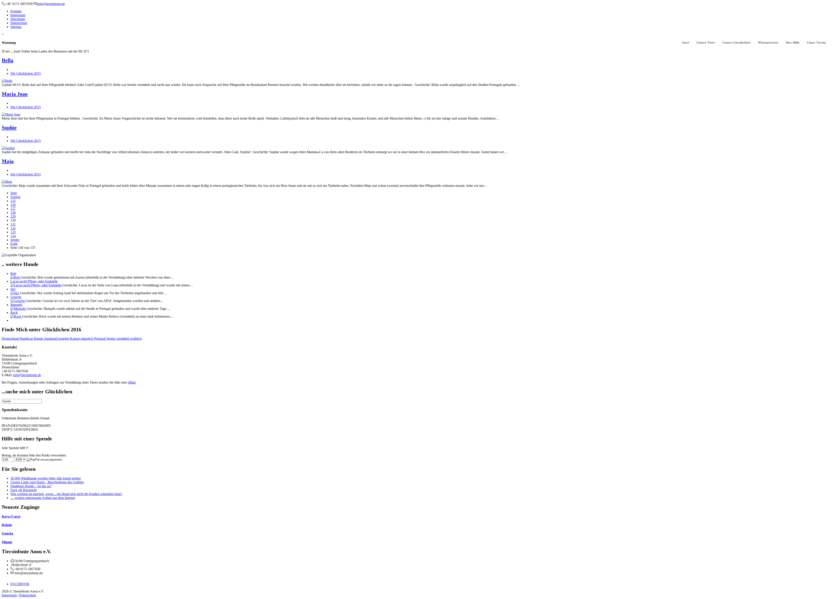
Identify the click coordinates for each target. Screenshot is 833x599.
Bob (13, 273)
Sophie (9, 127)
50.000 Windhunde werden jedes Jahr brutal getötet (45, 478)
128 (13, 212)
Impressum (17, 15)
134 (13, 236)
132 (13, 228)
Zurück (15, 197)
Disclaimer (17, 19)
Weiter (14, 240)
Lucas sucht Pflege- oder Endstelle (34, 281)
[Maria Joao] (11, 114)
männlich (87, 338)
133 (13, 232)
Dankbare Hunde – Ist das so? (31, 486)
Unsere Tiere (706, 42)
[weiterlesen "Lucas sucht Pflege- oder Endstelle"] (36, 285)
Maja (8, 161)
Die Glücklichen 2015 (25, 73)
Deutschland (11, 338)
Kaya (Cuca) (11, 516)
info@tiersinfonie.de (27, 375)
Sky (13, 289)
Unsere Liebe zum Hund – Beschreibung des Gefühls (47, 482)
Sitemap (15, 27)
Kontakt (15, 11)
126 (13, 205)
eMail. (132, 382)
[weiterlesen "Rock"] (16, 316)
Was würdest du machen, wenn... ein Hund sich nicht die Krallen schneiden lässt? (66, 494)
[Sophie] (8, 148)
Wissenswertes (768, 42)
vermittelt (123, 338)
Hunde (39, 338)
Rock (14, 312)
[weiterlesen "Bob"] (15, 277)
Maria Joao (15, 94)
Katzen (75, 338)
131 (13, 224)
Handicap (27, 338)
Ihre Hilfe (793, 42)
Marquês (16, 305)
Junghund (51, 338)
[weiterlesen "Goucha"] (18, 301)
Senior (111, 338)
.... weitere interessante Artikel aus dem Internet (42, 498)
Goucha (15, 297)
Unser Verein (816, 42)
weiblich (136, 338)
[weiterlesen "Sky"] (15, 293)
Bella (7, 60)
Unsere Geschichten (736, 42)
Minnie (7, 542)
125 (13, 201)
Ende (14, 244)
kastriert (64, 338)
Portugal (100, 338)
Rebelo (7, 525)
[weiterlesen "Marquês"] (18, 308)
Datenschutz (18, 23)
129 (13, 216)
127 (13, 208)
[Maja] (7, 182)
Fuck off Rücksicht (23, 490)
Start (685, 42)
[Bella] (7, 81)
